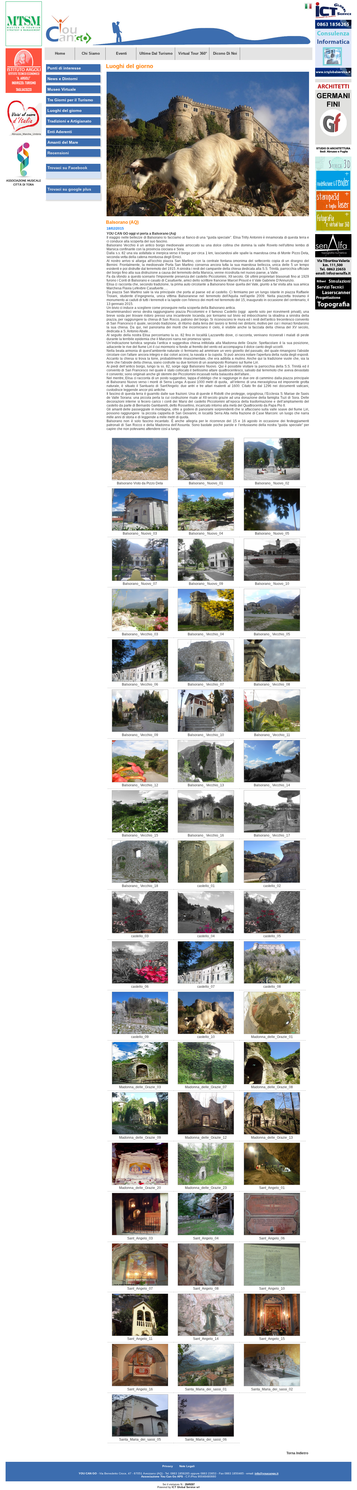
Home (60, 53)
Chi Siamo (91, 53)
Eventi (121, 53)
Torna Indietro (297, 1453)
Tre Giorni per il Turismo (70, 100)
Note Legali (187, 1466)
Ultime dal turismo (156, 53)
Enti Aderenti (59, 131)
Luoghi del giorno (64, 110)
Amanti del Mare (62, 142)
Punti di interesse (64, 68)
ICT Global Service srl (186, 1487)
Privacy (168, 1466)
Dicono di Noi (225, 53)
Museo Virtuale (61, 89)
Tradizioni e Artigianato (69, 121)
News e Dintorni (62, 78)
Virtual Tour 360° (192, 53)
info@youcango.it (266, 1473)
